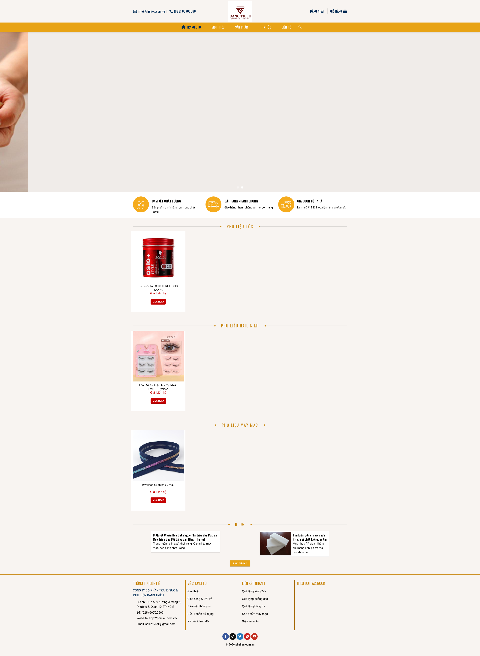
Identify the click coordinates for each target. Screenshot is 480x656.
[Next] (465, 112)
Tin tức (266, 27)
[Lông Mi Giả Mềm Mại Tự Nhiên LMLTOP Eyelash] (158, 356)
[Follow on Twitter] (240, 636)
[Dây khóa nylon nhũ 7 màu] (158, 455)
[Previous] (14, 112)
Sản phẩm (241, 27)
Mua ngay (158, 301)
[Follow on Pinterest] (247, 636)
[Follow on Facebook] (225, 636)
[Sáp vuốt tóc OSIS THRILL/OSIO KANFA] (158, 256)
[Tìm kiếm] (300, 27)
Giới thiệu (218, 27)
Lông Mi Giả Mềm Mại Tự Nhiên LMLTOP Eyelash (158, 387)
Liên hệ (286, 27)
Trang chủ (194, 27)
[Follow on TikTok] (233, 636)
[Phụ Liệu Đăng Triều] (240, 11)
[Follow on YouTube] (254, 636)
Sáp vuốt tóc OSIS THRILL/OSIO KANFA (158, 288)
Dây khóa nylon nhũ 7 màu (158, 485)
